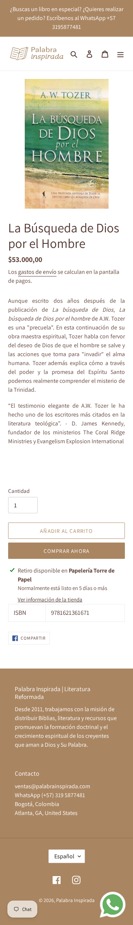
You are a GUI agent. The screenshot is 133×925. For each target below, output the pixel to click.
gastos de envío (37, 272)
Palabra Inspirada (75, 900)
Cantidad (19, 490)
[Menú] (120, 53)
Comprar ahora (67, 550)
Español (64, 856)
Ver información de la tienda (50, 599)
